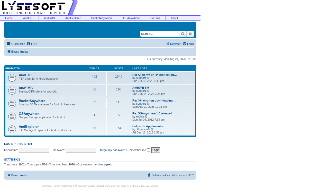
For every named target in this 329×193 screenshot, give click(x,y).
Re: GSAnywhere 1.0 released (152, 113)
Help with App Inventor (148, 126)
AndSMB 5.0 (140, 87)
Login (8, 143)
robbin (140, 116)
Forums (155, 18)
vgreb (108, 164)
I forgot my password (112, 150)
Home (9, 18)
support (141, 77)
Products (12, 68)
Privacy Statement (62, 186)
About (174, 18)
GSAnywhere (131, 18)
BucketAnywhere (102, 18)
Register (24, 143)
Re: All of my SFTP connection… (154, 74)
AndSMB (49, 18)
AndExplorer (73, 18)
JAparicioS (143, 129)
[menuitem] (31, 44)
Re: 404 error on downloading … (154, 100)
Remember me (137, 150)
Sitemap (46, 186)
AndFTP (28, 18)
